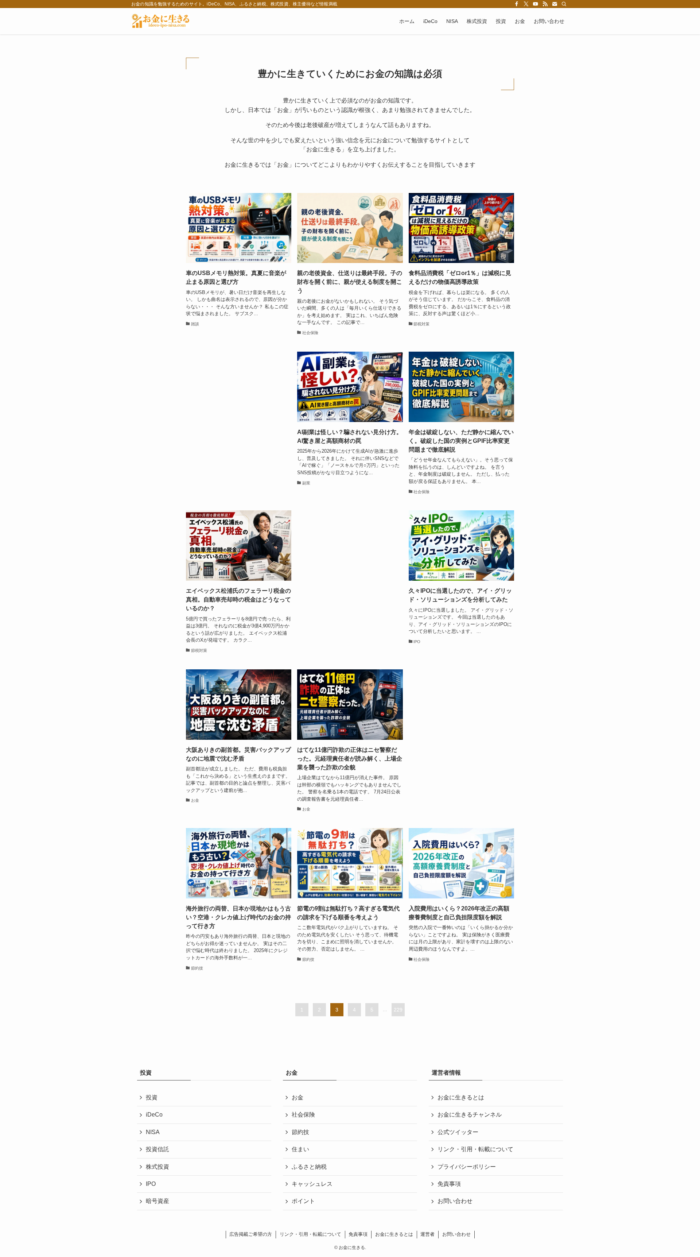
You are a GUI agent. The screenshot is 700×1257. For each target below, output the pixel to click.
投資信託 (157, 1149)
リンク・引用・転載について (475, 1149)
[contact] (554, 4)
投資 (152, 1097)
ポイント (303, 1201)
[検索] (564, 4)
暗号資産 (157, 1201)
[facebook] (516, 4)
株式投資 (157, 1167)
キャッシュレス (312, 1184)
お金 (297, 1097)
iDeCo (154, 1114)
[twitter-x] (526, 4)
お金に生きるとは (461, 1097)
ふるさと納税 (309, 1167)
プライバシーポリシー (467, 1167)
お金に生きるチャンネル (470, 1114)
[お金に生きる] (160, 21)
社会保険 (303, 1114)
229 (398, 1010)
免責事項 (449, 1184)
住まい (300, 1149)
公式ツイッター (458, 1132)
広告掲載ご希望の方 (250, 1234)
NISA (153, 1132)
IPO (151, 1184)
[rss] (545, 4)
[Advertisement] (238, 410)
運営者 (427, 1234)
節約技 (300, 1132)
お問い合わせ (455, 1201)
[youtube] (535, 4)
